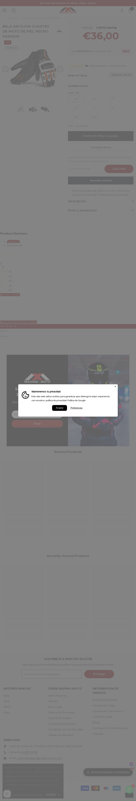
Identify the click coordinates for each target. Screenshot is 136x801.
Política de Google (77, 400)
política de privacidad (56, 400)
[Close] (115, 386)
